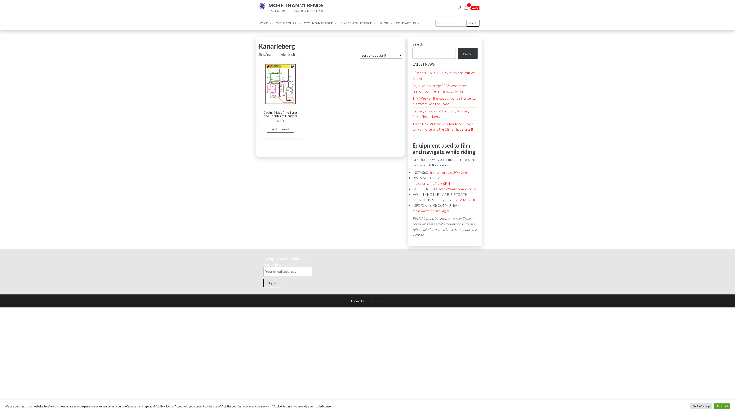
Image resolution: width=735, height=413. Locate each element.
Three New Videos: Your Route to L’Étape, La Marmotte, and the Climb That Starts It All (443, 129)
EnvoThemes (375, 301)
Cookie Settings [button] (701, 406)
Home (263, 23)
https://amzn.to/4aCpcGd (457, 189)
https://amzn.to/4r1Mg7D (431, 211)
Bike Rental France (356, 23)
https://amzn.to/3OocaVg (448, 172)
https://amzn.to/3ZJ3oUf (457, 200)
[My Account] (459, 8)
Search (472, 23)
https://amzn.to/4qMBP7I (431, 183)
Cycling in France (318, 23)
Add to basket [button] (280, 129)
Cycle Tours (286, 23)
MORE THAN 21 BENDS (295, 5)
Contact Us (406, 23)
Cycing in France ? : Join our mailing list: (284, 262)
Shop (384, 23)
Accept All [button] (722, 406)
